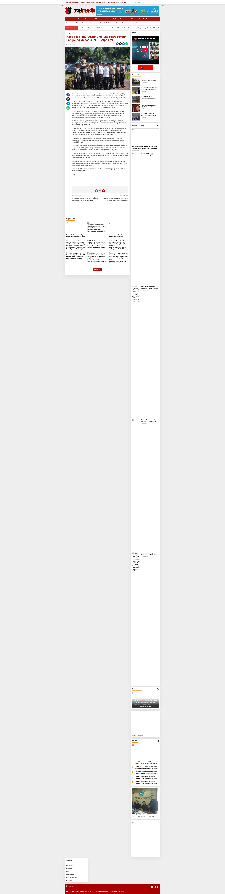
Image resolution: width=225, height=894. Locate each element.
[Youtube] (103, 190)
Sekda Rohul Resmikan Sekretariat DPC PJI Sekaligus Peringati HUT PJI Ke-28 (145, 701)
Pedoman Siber (70, 880)
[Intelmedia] (80, 10)
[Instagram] (100, 190)
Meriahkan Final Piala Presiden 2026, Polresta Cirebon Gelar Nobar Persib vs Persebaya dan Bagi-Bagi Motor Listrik (97, 260)
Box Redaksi (69, 865)
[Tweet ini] (120, 43)
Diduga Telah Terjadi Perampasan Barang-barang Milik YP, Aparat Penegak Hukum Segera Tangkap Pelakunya (148, 97)
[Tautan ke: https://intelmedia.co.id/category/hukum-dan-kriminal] (158, 125)
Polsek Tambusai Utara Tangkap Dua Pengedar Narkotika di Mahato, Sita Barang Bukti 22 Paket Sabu (118, 248)
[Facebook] (96, 190)
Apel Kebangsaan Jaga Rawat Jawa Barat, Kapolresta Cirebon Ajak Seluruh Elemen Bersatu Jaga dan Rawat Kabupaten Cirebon (75, 248)
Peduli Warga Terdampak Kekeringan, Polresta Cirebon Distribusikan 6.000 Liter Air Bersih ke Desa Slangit (96, 230)
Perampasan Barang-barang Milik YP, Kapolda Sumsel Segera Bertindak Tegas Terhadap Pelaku (148, 106)
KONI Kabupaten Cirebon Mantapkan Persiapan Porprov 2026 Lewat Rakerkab (146, 777)
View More (97, 269)
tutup (62, 5)
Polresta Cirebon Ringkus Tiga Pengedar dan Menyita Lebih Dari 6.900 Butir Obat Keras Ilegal (96, 246)
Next (156, 838)
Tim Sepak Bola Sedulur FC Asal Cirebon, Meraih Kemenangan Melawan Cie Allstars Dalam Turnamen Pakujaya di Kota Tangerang (146, 767)
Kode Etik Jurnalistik (72, 877)
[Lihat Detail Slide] (145, 839)
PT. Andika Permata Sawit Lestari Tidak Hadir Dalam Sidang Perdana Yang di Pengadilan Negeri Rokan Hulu (103, 28)
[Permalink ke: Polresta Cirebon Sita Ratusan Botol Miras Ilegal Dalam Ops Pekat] (76, 254)
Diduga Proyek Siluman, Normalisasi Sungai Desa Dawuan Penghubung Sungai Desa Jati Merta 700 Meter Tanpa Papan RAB (149, 154)
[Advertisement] (58, 31)
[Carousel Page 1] (141, 706)
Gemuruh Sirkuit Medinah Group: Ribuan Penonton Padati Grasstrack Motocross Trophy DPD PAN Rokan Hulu (146, 772)
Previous (134, 838)
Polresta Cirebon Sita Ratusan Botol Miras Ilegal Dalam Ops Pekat (76, 257)
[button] (158, 2)
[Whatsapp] (126, 43)
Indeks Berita (70, 874)
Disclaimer (69, 868)
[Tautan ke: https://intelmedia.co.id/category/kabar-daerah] (158, 689)
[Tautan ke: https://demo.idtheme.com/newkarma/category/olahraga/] (158, 741)
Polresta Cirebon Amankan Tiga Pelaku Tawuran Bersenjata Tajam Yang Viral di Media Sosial (75, 235)
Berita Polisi (68, 44)
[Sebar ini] (117, 43)
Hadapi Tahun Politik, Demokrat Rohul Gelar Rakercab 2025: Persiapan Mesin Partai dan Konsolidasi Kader (149, 114)
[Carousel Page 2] (143, 706)
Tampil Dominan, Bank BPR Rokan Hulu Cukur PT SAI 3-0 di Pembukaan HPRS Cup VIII (146, 762)
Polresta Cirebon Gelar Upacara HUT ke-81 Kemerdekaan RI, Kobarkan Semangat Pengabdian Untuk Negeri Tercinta (117, 235)
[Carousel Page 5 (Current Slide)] (150, 706)
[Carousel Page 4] (147, 706)
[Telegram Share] (123, 43)
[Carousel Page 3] (145, 706)
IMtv (67, 871)
